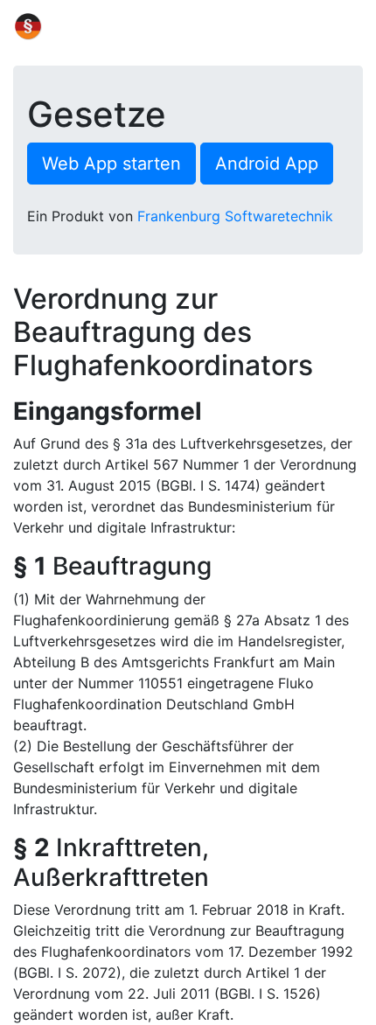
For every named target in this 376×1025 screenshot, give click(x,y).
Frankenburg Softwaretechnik (235, 216)
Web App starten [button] (111, 163)
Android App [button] (266, 163)
